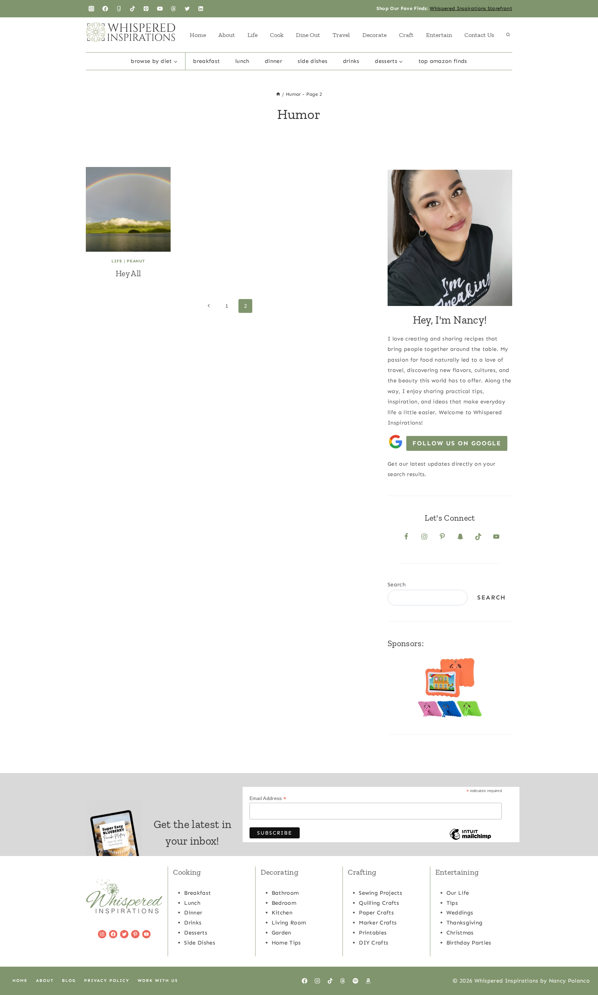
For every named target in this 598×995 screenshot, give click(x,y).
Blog (69, 980)
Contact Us (479, 35)
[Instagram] (91, 8)
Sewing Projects (380, 893)
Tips (452, 903)
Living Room (289, 922)
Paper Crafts (376, 912)
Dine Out (308, 35)
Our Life (457, 893)
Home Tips (286, 942)
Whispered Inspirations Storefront (471, 8)
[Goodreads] (118, 8)
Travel (341, 35)
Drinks (351, 61)
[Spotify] (355, 980)
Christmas (460, 932)
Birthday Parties (468, 942)
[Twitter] (187, 8)
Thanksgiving (464, 922)
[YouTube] (159, 8)
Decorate (374, 35)
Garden (281, 932)
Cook (276, 35)
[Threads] (173, 8)
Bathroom (285, 893)
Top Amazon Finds (442, 61)
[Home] (278, 94)
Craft (406, 35)
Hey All (128, 273)
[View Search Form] (508, 35)
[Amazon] (368, 980)
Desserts (195, 932)
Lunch (242, 61)
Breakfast (206, 61)
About (226, 35)
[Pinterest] (146, 8)
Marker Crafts (378, 922)
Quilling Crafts (379, 903)
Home (198, 35)
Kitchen (282, 912)
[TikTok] (132, 8)
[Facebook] (105, 8)
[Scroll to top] (582, 968)
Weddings (459, 912)
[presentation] (128, 209)
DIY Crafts (373, 942)
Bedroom (284, 903)
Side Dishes (313, 61)
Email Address (268, 798)
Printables (373, 932)
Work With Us (158, 980)
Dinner (273, 61)
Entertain (439, 35)
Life (252, 35)
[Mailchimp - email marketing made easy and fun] (470, 839)
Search (397, 584)
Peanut (136, 261)
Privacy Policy (106, 980)
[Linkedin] (200, 8)
